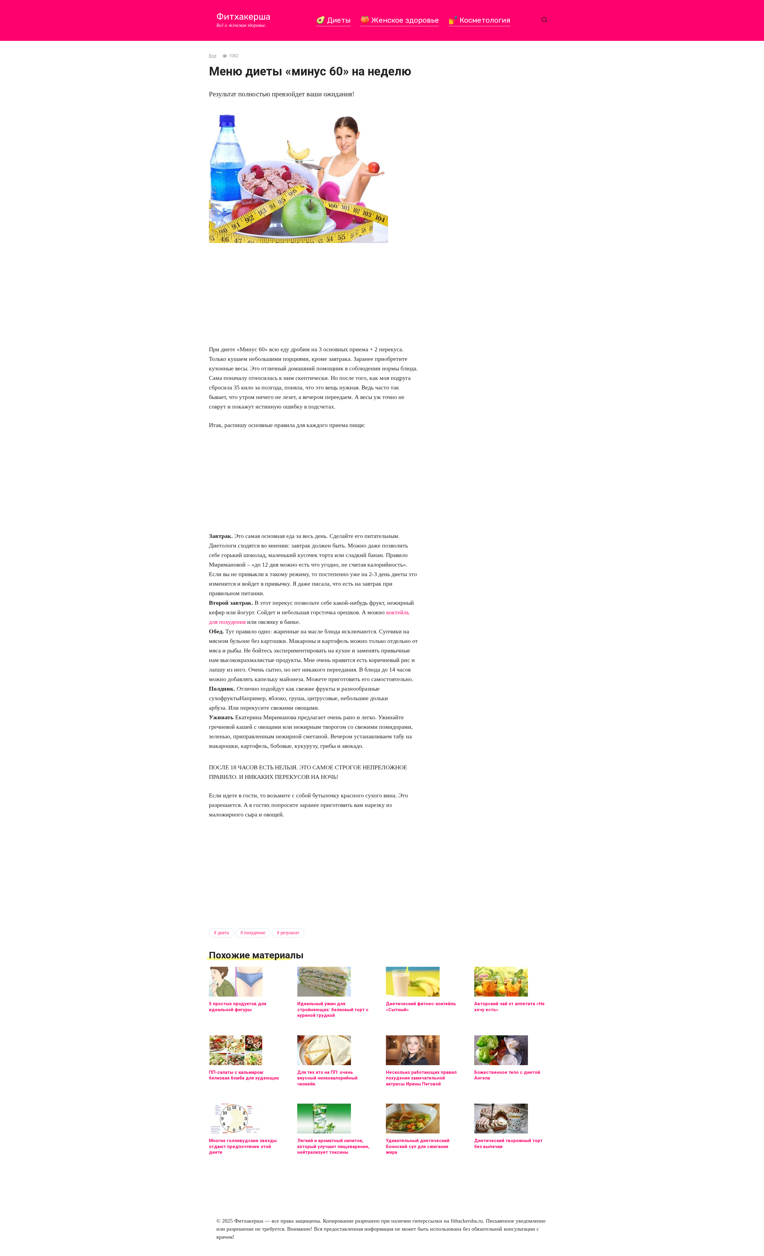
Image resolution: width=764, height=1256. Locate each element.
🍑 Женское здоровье (399, 20)
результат (290, 932)
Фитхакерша (243, 16)
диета (223, 932)
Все (212, 55)
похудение (254, 932)
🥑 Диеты (333, 20)
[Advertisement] (313, 293)
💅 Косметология (479, 20)
